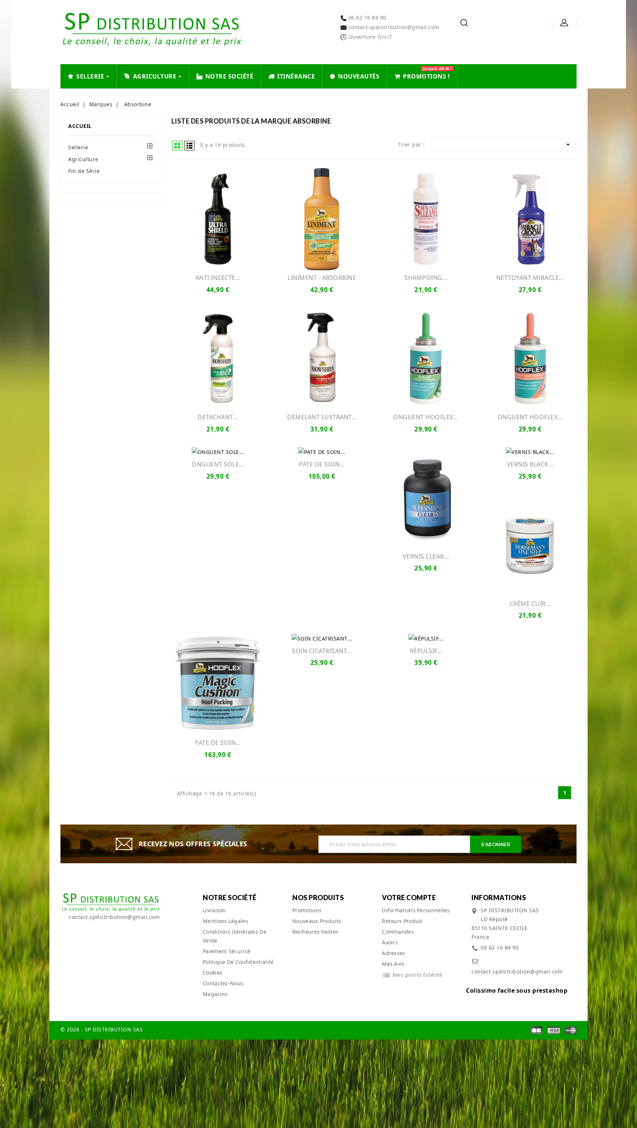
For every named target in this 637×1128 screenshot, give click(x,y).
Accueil (80, 125)
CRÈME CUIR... (530, 604)
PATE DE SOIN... (322, 464)
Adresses (393, 953)
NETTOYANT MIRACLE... (530, 278)
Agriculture (83, 159)
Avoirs (390, 942)
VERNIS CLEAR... (426, 556)
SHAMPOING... (425, 278)
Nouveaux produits (316, 920)
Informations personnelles (416, 910)
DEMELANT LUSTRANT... (321, 417)
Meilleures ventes (315, 931)
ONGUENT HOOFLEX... (425, 417)
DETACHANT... (218, 417)
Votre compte (409, 897)
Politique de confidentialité (238, 961)
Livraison (214, 910)
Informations (498, 897)
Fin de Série (84, 170)
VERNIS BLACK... (530, 464)
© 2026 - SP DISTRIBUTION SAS (101, 1029)
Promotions (306, 910)
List (189, 145)
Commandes (398, 931)
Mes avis (393, 963)
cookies (212, 972)
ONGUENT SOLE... (218, 464)
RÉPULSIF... (426, 651)
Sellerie (78, 147)
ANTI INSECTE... (218, 278)
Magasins (215, 993)
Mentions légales (225, 920)
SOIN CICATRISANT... (322, 651)
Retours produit (402, 920)
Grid (177, 145)
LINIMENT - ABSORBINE (322, 278)
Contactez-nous (223, 983)
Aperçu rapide (218, 219)
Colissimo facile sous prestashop (516, 990)
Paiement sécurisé (226, 951)
